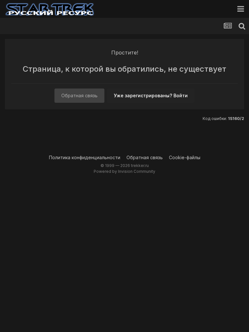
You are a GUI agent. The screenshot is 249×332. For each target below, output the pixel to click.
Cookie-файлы (184, 157)
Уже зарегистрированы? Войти (151, 95)
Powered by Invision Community (124, 171)
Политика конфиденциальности (84, 157)
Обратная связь (79, 95)
